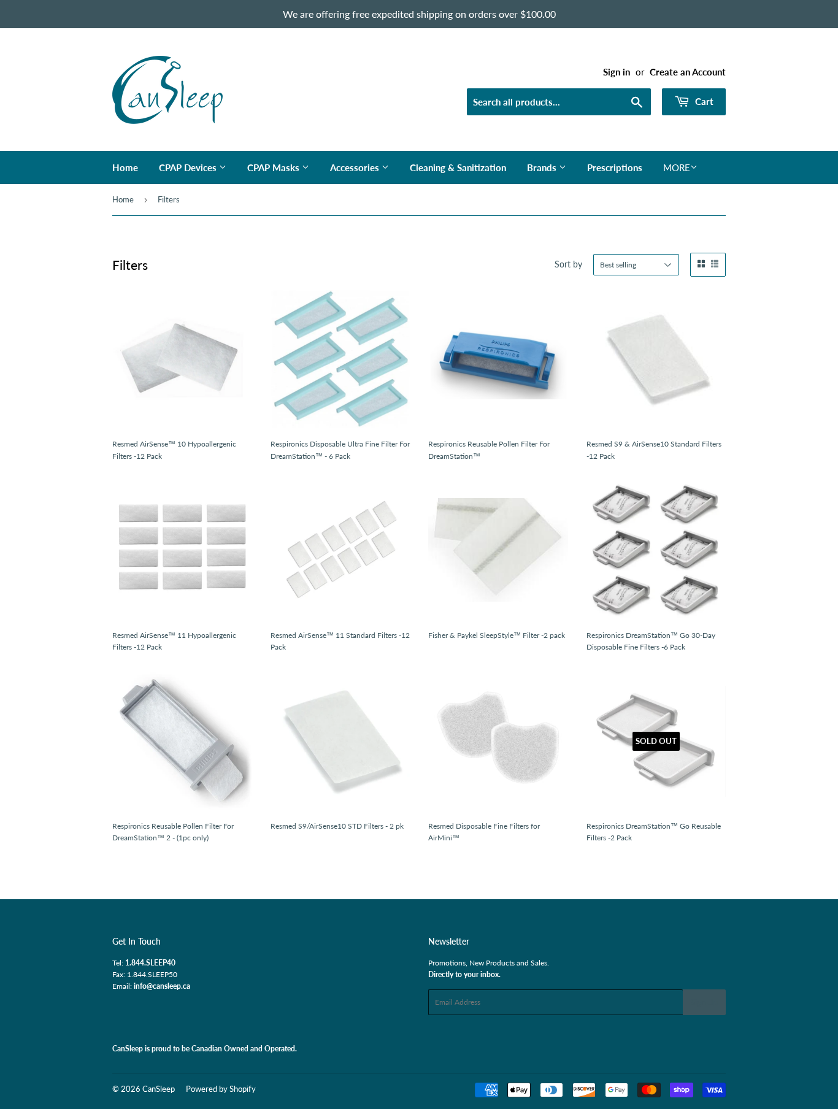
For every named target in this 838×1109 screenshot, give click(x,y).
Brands (543, 167)
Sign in (616, 71)
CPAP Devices (189, 167)
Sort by (568, 264)
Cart (703, 101)
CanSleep (158, 1089)
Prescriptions (614, 167)
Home (125, 167)
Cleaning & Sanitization (458, 167)
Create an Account (688, 71)
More (676, 167)
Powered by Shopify (221, 1089)
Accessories (356, 167)
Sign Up (704, 1002)
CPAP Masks (274, 167)
